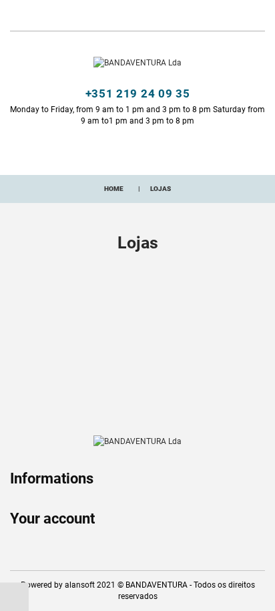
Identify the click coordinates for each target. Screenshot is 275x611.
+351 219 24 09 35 (137, 93)
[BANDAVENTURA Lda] (137, 62)
